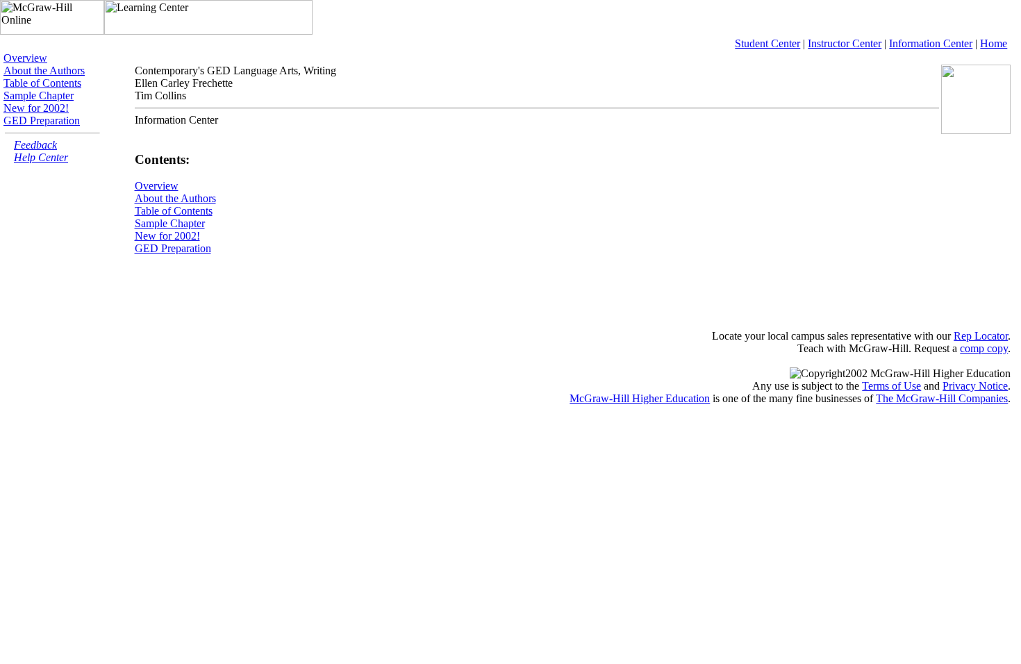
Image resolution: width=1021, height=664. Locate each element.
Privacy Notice (975, 386)
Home (993, 43)
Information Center (930, 43)
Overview (25, 58)
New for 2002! (36, 108)
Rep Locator (981, 336)
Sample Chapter (38, 95)
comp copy (984, 348)
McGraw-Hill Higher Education (640, 398)
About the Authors (44, 70)
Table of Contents (42, 83)
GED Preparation (41, 120)
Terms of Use (891, 386)
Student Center (767, 43)
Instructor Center (844, 43)
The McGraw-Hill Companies (942, 398)
